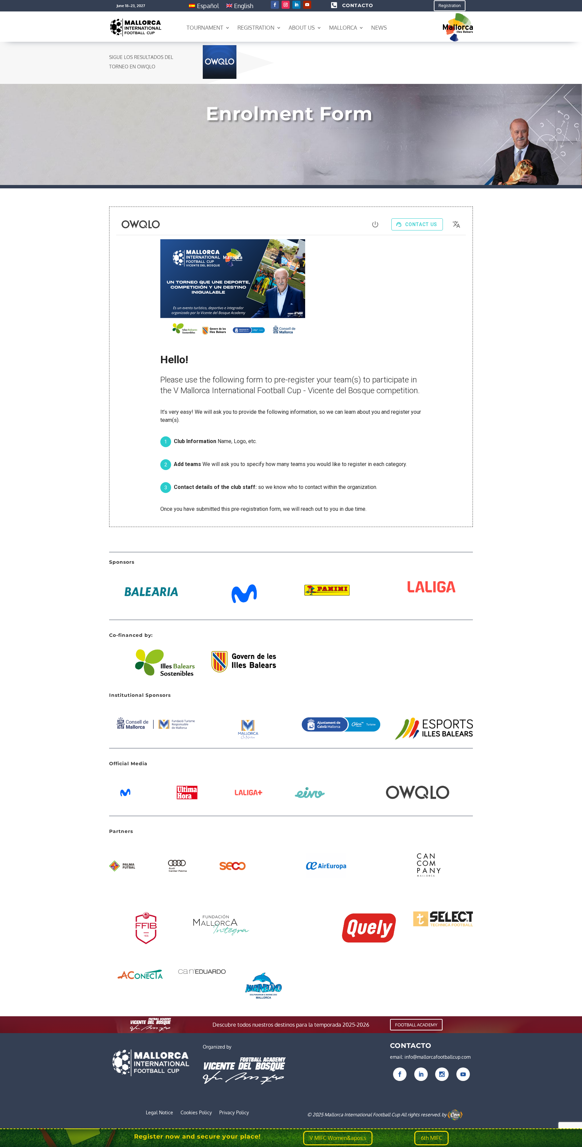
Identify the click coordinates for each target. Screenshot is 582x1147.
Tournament (205, 27)
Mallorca (343, 27)
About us (302, 27)
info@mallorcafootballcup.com (438, 1057)
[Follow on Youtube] (307, 5)
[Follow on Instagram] (286, 5)
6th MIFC (431, 1138)
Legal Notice (159, 1112)
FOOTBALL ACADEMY (416, 1024)
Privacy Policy (234, 1112)
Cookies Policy (196, 1112)
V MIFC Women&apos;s (338, 1138)
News (379, 27)
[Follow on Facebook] (275, 5)
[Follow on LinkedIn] (296, 5)
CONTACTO (357, 5)
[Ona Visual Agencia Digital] (455, 1114)
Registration (450, 5)
